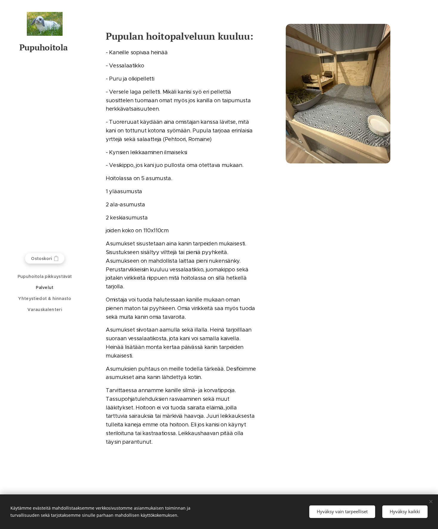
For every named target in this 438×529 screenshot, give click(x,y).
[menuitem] (45, 276)
